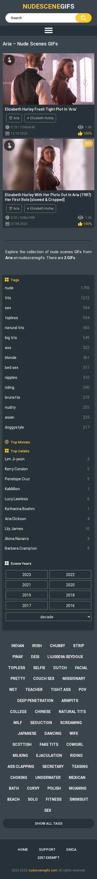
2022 (70, 575)
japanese (27, 733)
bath (14, 788)
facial (81, 668)
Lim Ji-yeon (47, 459)
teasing (80, 766)
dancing (52, 733)
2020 (70, 585)
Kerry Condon (47, 469)
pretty (18, 678)
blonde (47, 357)
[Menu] (48, 31)
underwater (48, 777)
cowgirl (74, 744)
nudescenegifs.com (43, 870)
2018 (70, 595)
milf (17, 723)
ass (47, 347)
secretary (53, 766)
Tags (15, 280)
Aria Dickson (47, 519)
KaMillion (47, 489)
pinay (17, 657)
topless (47, 318)
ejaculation (49, 755)
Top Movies (20, 442)
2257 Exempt (48, 858)
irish (37, 646)
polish (54, 788)
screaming (71, 723)
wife (74, 733)
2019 (26, 595)
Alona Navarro (47, 538)
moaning (77, 788)
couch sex (43, 678)
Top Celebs (20, 451)
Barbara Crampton (47, 548)
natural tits (47, 328)
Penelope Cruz (47, 479)
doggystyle (47, 427)
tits (47, 298)
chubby (57, 646)
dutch (60, 668)
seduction (41, 723)
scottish (22, 744)
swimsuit (79, 799)
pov (82, 689)
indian (17, 646)
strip (78, 646)
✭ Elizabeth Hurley (40, 118)
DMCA (71, 850)
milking (20, 755)
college (18, 711)
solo (33, 799)
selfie (39, 668)
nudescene (48, 6)
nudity (47, 407)
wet (13, 689)
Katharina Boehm (47, 509)
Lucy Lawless (47, 499)
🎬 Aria (14, 118)
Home (23, 850)
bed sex (47, 367)
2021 (26, 585)
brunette (47, 397)
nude (47, 288)
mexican (77, 777)
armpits (69, 700)
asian (47, 417)
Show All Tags (49, 823)
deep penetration (35, 700)
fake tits (49, 744)
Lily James (47, 529)
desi (35, 657)
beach (13, 799)
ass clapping (21, 766)
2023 (26, 575)
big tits (47, 338)
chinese (43, 711)
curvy (33, 788)
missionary (74, 678)
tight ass (61, 689)
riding (47, 387)
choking (18, 777)
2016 (70, 605)
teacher (34, 689)
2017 (26, 605)
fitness (53, 799)
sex (47, 308)
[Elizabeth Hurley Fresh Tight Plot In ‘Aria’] (48, 79)
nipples (47, 377)
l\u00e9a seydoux (65, 657)
